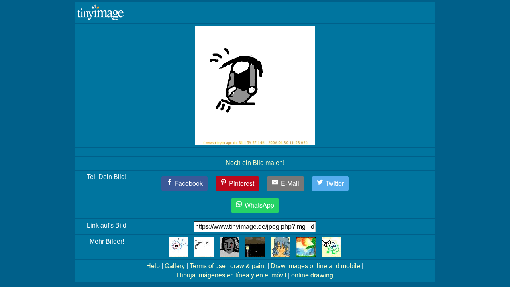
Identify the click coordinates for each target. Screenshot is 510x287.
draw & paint (248, 266)
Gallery (175, 266)
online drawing (312, 275)
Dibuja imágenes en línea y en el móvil (231, 275)
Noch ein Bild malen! (255, 162)
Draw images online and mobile (315, 266)
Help (153, 266)
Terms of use (208, 266)
